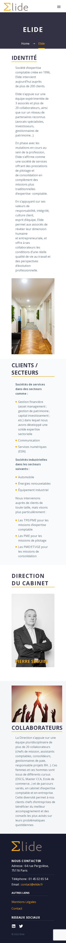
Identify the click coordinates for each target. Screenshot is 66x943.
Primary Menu (59, 7)
